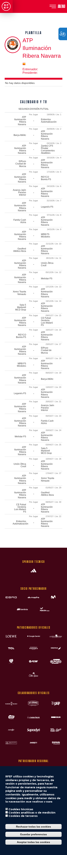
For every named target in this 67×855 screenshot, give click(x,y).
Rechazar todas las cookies (33, 826)
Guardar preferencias (33, 834)
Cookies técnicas (21, 809)
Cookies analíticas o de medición (32, 812)
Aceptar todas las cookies (33, 842)
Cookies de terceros (23, 816)
